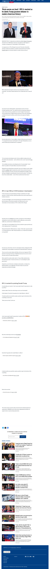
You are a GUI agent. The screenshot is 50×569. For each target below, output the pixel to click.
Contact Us (15, 556)
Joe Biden (7, 170)
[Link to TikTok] (31, 556)
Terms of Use (5, 562)
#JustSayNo (18, 334)
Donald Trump (4, 50)
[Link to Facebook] (25, 556)
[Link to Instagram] (27, 556)
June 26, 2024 (18, 355)
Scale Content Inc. (13, 547)
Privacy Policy (5, 559)
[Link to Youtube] (30, 556)
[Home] (5, 1)
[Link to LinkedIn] (33, 556)
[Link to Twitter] (28, 556)
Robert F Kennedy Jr (28, 41)
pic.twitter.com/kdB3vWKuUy (7, 317)
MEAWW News (5, 547)
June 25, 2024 (14, 320)
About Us (4, 556)
